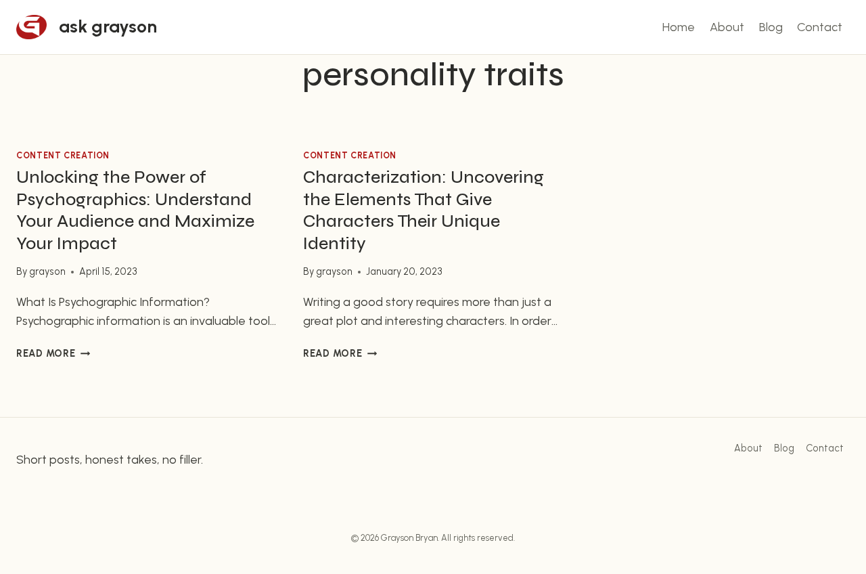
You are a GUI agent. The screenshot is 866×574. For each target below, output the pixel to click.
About (727, 27)
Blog (771, 27)
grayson (47, 271)
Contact (819, 27)
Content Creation (63, 155)
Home (678, 27)
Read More (53, 353)
